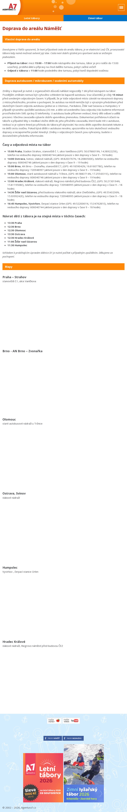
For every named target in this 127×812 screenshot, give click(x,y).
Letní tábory (32, 18)
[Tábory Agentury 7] (13, 7)
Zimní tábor (95, 18)
